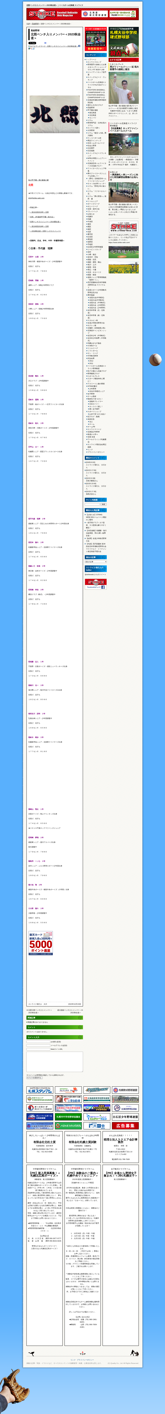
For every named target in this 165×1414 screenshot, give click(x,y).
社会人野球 (92, 146)
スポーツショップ (94, 411)
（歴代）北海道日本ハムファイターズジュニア (97, 180)
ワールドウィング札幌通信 (97, 440)
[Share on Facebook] (79, 46)
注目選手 (91, 148)
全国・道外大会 (94, 209)
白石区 (90, 237)
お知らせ (91, 214)
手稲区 (90, 244)
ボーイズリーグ (94, 204)
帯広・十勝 (92, 270)
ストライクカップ (94, 62)
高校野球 (35, 24)
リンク (90, 449)
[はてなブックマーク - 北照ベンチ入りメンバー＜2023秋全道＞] (53, 46)
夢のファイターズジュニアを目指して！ (97, 174)
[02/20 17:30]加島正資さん (91, 493)
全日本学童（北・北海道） (96, 311)
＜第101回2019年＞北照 (39, 212)
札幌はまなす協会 (94, 343)
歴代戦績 (91, 295)
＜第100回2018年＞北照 (39, 226)
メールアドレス (59, 1045)
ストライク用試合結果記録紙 (97, 445)
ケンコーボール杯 (94, 138)
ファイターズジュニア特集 (97, 169)
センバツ (92, 118)
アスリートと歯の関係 (96, 384)
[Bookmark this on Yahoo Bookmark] (31, 49)
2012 (91, 361)
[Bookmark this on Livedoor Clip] (34, 49)
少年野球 (92, 389)
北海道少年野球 (94, 432)
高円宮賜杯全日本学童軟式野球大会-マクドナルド (97, 284)
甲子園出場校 (93, 110)
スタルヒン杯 (93, 320)
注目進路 (91, 151)
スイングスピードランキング (97, 154)
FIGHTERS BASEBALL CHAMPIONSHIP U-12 (96, 96)
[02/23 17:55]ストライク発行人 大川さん (96, 472)
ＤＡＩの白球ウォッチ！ (97, 184)
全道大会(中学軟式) (96, 300)
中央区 (90, 222)
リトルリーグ (93, 348)
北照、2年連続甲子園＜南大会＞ (42, 217)
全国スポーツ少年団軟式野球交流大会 (97, 291)
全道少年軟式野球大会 (96, 323)
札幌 (89, 219)
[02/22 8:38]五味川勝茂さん (92, 479)
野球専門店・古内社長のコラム (97, 124)
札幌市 (90, 216)
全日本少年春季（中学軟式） (97, 339)
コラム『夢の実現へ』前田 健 (97, 197)
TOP (28, 24)
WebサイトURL (57, 1049)
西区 (89, 227)
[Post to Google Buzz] (29, 49)
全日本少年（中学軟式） (97, 335)
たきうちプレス (94, 376)
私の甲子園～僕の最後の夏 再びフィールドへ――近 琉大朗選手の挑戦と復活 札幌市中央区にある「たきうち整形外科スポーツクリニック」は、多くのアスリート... (123, 111)
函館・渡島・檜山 (94, 262)
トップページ (91, 59)
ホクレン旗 (92, 325)
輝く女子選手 (94, 409)
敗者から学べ (93, 434)
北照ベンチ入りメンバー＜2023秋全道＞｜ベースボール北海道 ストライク (54, 5)
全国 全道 (91, 437)
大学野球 (91, 130)
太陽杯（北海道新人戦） (97, 328)
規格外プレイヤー (96, 401)
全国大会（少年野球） (97, 305)
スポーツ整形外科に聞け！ (96, 380)
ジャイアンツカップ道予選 (97, 73)
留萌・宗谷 (92, 267)
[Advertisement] (54, 74)
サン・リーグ (93, 353)
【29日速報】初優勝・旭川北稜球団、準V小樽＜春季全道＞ (96, 533)
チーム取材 (92, 396)
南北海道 (92, 113)
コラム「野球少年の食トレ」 (97, 187)
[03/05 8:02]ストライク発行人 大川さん (96, 464)
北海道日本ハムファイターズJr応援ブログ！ (97, 164)
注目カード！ (94, 404)
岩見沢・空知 (93, 257)
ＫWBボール (92, 346)
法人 (91, 422)
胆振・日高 (92, 260)
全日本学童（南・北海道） (96, 316)
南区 (89, 229)
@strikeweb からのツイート (95, 574)
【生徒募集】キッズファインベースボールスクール (124, 129)
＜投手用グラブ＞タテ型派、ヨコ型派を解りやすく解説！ (96, 525)
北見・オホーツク (94, 272)
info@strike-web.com (36, 198)
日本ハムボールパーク (96, 143)
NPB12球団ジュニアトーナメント (97, 159)
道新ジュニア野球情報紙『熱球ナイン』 (97, 278)
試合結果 (91, 358)
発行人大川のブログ (95, 105)
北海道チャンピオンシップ (97, 331)
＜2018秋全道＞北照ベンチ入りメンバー (45, 231)
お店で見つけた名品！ (97, 414)
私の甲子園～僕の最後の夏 (38, 180)
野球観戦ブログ (94, 373)
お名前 (56, 1042)
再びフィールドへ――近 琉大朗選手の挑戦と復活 (124, 68)
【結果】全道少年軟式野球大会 (96, 539)
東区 (89, 224)
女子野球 (91, 394)
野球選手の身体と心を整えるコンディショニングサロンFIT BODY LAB (97, 67)
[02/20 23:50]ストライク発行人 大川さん (96, 486)
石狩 (89, 252)
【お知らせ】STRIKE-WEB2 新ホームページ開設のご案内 (96, 517)
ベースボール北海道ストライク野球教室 (97, 367)
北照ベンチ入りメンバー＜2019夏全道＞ (45, 222)
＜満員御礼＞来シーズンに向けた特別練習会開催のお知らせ (124, 177)
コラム (90, 120)
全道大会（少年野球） (97, 308)
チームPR (91, 427)
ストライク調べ (94, 128)
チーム (91, 424)
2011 (91, 363)
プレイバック (93, 211)
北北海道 (92, 115)
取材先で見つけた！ (95, 399)
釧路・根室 (92, 275)
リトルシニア (93, 201)
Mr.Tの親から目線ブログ (97, 371)
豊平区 (90, 234)
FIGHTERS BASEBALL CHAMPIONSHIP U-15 (96, 91)
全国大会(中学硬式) (96, 298)
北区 (89, 232)
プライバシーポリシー (96, 452)
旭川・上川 (92, 265)
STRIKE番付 (92, 386)
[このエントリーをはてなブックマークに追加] (45, 43)
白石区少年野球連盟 (95, 247)
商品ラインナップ (94, 140)
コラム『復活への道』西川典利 (97, 134)
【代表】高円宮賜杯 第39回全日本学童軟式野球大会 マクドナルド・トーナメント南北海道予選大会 (96, 547)
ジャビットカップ (94, 249)
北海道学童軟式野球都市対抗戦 (97, 101)
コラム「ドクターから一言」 (97, 192)
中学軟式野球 (93, 356)
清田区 (90, 242)
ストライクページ (94, 429)
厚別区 (90, 239)
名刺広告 (91, 419)
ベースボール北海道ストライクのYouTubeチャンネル (97, 84)
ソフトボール (93, 351)
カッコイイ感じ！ (96, 406)
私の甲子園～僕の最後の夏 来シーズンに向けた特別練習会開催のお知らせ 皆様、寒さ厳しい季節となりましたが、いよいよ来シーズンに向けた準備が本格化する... (123, 209)
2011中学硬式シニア (97, 391)
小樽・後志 (92, 254)
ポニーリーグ (93, 206)
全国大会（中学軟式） (97, 303)
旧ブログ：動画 (94, 417)
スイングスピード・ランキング (97, 78)
